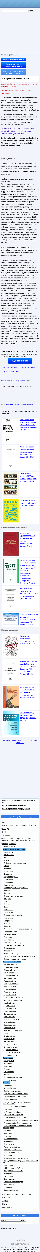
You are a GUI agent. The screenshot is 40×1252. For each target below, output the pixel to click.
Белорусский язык (11, 984)
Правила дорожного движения (16, 888)
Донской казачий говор (13, 1030)
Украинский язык (10, 981)
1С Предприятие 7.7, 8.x (13, 1168)
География (8, 937)
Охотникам (8, 1109)
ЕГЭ (4, 832)
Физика (6, 860)
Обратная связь (8, 1207)
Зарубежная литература (13, 943)
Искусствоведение (11, 877)
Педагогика (8, 885)
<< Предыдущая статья (12, 740)
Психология (8, 910)
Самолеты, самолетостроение (16, 1106)
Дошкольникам (9, 846)
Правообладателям (10, 371)
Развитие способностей (13, 1147)
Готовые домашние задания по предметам (19, 825)
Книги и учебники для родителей (16, 809)
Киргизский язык (10, 1047)
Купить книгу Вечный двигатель (13, 381)
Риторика (7, 899)
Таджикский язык (10, 1055)
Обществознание (10, 932)
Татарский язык (10, 989)
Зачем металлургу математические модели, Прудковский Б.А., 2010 (28, 716)
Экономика (8, 1066)
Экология (7, 926)
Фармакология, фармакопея (15, 1096)
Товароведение (10, 1080)
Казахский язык (10, 1008)
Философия (8, 912)
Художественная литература (15, 896)
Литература (8, 857)
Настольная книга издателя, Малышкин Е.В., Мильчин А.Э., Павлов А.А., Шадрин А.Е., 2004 (28, 425)
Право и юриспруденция (13, 915)
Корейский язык (10, 995)
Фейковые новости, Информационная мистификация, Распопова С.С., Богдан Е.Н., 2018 (27, 452)
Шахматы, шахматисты (13, 1150)
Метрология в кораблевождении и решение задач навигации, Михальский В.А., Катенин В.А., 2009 (27, 539)
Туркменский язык (11, 1050)
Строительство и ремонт (13, 1115)
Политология (9, 871)
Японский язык (9, 1028)
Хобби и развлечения (12, 1091)
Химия (6, 866)
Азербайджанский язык (13, 1000)
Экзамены (6, 835)
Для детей (8, 874)
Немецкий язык (10, 973)
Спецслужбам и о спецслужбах (16, 1158)
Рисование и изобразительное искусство (20, 956)
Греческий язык (10, 1011)
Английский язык (10, 965)
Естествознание (10, 940)
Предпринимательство (13, 1077)
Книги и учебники (9, 844)
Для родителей (9, 951)
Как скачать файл (10, 367)
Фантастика (8, 1165)
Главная (5, 822)
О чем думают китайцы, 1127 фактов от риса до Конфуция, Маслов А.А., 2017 (28, 477)
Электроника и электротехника (16, 1094)
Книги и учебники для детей (14, 805)
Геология (7, 1130)
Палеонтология (10, 934)
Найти (4, 1204)
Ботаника (7, 893)
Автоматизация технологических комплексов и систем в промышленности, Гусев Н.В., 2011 (29, 593)
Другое (5, 1201)
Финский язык (9, 1039)
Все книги (6, 1197)
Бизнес (6, 1074)
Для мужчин (8, 1173)
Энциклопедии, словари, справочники (17, 1194)
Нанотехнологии (10, 1099)
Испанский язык (10, 970)
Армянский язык (10, 986)
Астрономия (8, 918)
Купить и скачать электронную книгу (13, 65)
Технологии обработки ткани (15, 1117)
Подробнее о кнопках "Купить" (17, 79)
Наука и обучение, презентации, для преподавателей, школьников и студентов (19, 839)
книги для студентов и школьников (19, 404)
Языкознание (9, 1041)
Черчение (7, 907)
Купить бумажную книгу (13, 59)
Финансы (7, 1069)
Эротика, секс (9, 1179)
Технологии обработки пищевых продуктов (21, 1120)
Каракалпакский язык (12, 1052)
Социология (8, 882)
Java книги (8, 1136)
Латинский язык (10, 978)
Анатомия (8, 890)
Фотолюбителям (10, 1088)
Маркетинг (8, 1063)
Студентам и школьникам (14, 945)
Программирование (11, 1152)
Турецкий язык (9, 1006)
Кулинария (8, 1187)
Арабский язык (9, 1003)
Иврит (6, 1033)
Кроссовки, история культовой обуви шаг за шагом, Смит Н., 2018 (28, 504)
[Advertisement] (20, 33)
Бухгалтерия (9, 1072)
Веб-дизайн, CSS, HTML (13, 1171)
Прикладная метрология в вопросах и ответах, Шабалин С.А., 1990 (27, 639)
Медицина (8, 1155)
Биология (7, 868)
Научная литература (12, 954)
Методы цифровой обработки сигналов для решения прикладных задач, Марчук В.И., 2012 (28, 692)
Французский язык (11, 967)
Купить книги (20, 360)
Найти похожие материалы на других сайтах (13, 72)
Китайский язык (10, 1036)
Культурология (9, 948)
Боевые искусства (11, 1190)
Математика (8, 852)
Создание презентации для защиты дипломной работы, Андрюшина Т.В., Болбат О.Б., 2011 (29, 619)
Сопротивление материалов (15, 959)
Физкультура (8, 921)
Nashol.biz (6, 1248)
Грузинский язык (10, 1044)
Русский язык (9, 855)
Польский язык (9, 1017)
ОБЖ (6, 901)
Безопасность (9, 1184)
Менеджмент (9, 1061)
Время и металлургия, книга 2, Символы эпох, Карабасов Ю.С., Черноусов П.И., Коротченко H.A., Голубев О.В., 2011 (28, 668)
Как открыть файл (28, 367)
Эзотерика (8, 1085)
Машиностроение (11, 1139)
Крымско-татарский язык (13, 997)
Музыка (7, 923)
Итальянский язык (11, 976)
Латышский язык (10, 1014)
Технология (8, 879)
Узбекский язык (10, 992)
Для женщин (9, 1141)
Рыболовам (8, 1176)
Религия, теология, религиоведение (18, 929)
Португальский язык (12, 1019)
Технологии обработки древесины (17, 1123)
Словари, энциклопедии (13, 1182)
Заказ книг (8, 1133)
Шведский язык (10, 1025)
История (7, 904)
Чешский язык (9, 1022)
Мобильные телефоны (12, 1112)
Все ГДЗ (5, 829)
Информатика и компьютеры (15, 863)
